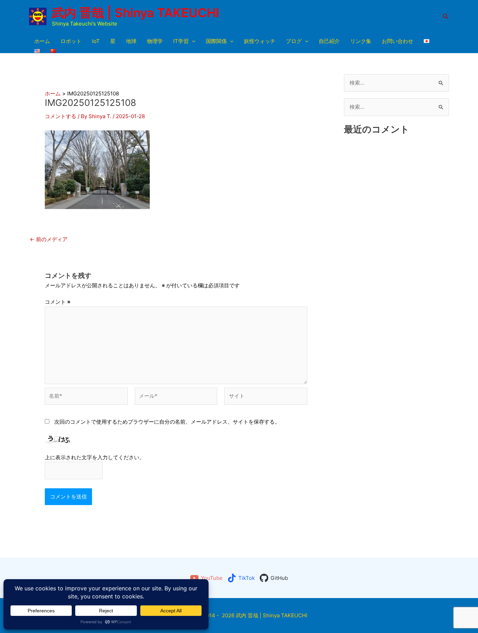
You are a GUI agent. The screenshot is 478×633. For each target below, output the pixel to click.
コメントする (60, 116)
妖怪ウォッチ (259, 41)
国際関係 (216, 41)
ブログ (294, 41)
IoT (96, 41)
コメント (57, 301)
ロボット (71, 41)
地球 (131, 41)
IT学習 (181, 41)
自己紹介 (329, 41)
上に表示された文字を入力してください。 (95, 457)
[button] (446, 16)
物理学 (155, 41)
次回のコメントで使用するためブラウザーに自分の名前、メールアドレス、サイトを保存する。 (167, 421)
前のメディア (49, 239)
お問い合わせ (397, 41)
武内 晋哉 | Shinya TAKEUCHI (135, 12)
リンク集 (360, 41)
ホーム (42, 41)
